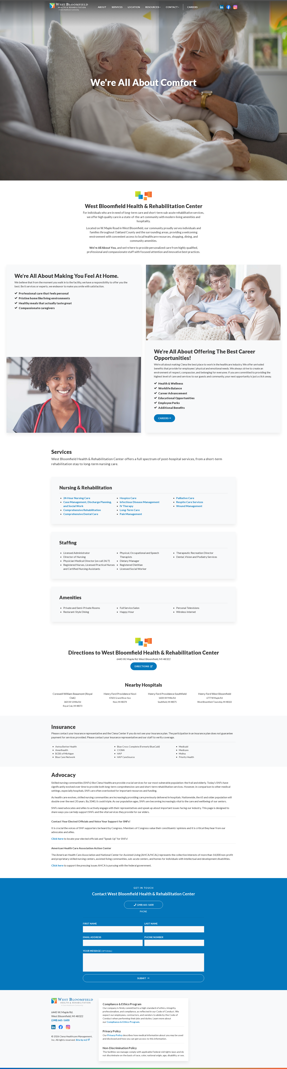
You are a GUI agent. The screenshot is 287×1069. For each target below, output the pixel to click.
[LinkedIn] (222, 7)
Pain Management (131, 513)
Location (134, 7)
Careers (192, 7)
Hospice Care (128, 498)
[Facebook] (228, 7)
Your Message (97, 950)
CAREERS (163, 418)
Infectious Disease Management (139, 502)
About (102, 7)
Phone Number (153, 937)
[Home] (69, 7)
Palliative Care (185, 498)
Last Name (151, 923)
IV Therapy (126, 505)
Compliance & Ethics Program (123, 1021)
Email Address (92, 937)
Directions (142, 666)
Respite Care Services (189, 502)
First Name (90, 923)
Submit (141, 978)
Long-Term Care (130, 509)
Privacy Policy (114, 1035)
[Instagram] (235, 7)
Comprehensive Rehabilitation (82, 509)
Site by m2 (81, 1039)
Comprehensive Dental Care (80, 513)
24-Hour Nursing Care (76, 498)
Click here (57, 838)
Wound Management (189, 505)
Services (117, 7)
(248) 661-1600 (145, 904)
